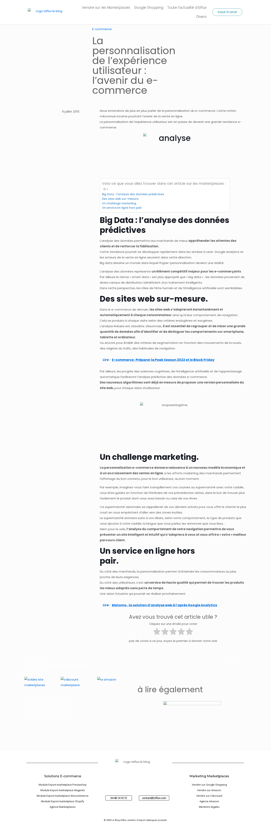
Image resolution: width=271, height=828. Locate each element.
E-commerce (102, 29)
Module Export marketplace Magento (62, 790)
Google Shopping (148, 7)
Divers (201, 16)
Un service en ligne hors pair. (132, 208)
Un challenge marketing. (119, 203)
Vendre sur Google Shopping (209, 784)
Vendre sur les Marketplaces (106, 7)
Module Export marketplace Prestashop (62, 784)
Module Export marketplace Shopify (62, 801)
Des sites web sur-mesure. (120, 199)
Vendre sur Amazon (209, 790)
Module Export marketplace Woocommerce (62, 795)
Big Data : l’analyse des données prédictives (133, 194)
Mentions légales (209, 807)
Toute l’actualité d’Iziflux (187, 7)
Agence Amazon (209, 801)
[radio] (156, 632)
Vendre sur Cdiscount (209, 795)
